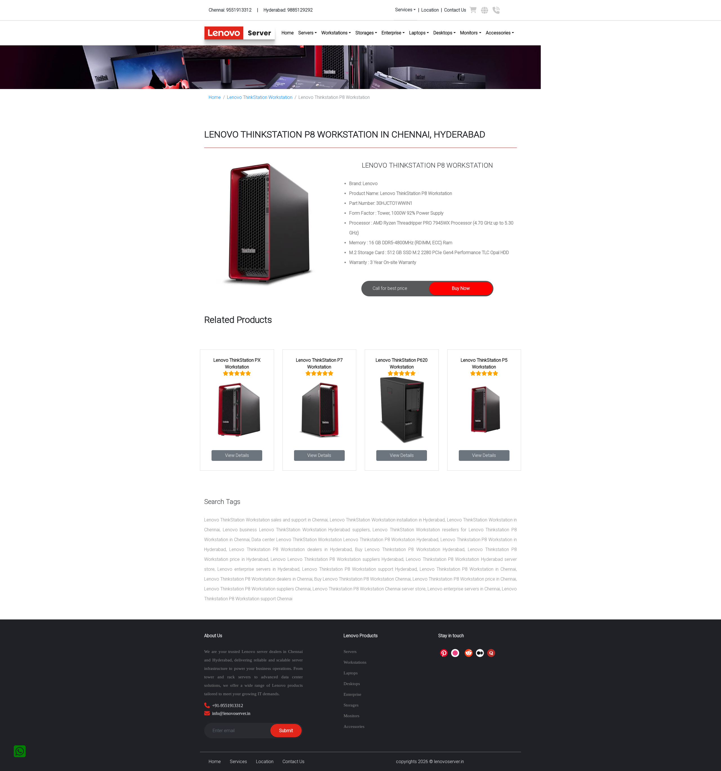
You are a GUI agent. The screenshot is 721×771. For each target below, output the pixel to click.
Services (238, 761)
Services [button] (403, 9)
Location (430, 10)
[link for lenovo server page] (473, 11)
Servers (350, 651)
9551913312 (230, 10)
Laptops (351, 673)
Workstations (355, 662)
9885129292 (288, 10)
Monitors (351, 716)
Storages (351, 705)
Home (289, 32)
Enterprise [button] (391, 32)
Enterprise (352, 694)
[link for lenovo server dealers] (484, 12)
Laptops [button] (417, 32)
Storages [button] (364, 32)
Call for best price (390, 288)
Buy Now (461, 288)
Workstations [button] (334, 32)
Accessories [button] (498, 32)
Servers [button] (305, 32)
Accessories (354, 726)
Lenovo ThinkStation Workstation (259, 97)
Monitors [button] (469, 32)
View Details (237, 455)
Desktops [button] (442, 32)
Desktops (352, 683)
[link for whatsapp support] (19, 751)
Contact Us (455, 10)
